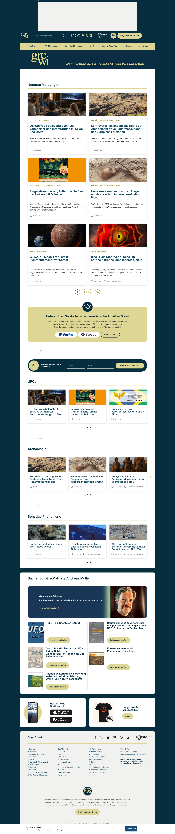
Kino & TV (62, 754)
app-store (61, 712)
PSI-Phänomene (51, 46)
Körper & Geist (63, 759)
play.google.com (61, 720)
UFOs (92, 46)
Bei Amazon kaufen (57, 687)
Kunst (60, 764)
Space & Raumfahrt (110, 46)
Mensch (128, 46)
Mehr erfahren (110, 334)
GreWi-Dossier (63, 749)
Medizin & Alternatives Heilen (69, 767)
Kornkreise (62, 757)
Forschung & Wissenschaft (42, 186)
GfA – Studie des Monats (37, 772)
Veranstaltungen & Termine (99, 767)
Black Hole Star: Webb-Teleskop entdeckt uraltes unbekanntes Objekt (116, 258)
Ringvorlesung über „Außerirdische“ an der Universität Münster (56, 193)
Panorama (62, 775)
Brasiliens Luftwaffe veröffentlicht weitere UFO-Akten (128, 412)
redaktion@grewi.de (113, 36)
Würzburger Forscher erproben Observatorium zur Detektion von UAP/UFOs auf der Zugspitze (128, 548)
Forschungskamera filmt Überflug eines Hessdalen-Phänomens (86, 547)
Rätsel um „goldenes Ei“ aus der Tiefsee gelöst (46, 545)
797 (97, 292)
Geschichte (32, 767)
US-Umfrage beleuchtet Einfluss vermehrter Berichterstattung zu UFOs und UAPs (56, 129)
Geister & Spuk (33, 764)
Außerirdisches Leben (36, 754)
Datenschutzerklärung (128, 752)
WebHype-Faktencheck (97, 772)
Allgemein (31, 749)
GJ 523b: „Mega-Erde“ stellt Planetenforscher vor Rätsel (49, 258)
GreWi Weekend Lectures (37, 775)
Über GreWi (143, 46)
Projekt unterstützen (129, 36)
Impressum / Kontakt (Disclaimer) (133, 754)
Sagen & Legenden (96, 754)
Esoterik (31, 759)
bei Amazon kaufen (58, 640)
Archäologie (33, 46)
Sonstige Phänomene (74, 46)
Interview (61, 752)
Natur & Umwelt (64, 772)
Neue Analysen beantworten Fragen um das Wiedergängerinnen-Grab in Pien (116, 194)
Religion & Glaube (112, 120)
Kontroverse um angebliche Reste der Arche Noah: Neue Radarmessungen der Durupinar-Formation (116, 129)
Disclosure (32, 757)
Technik (91, 762)
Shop (127, 716)
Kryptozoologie (64, 762)
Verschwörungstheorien (98, 770)
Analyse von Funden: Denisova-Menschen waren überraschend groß (128, 479)
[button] (87, 427)
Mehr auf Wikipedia (47, 608)
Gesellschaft (36, 120)
